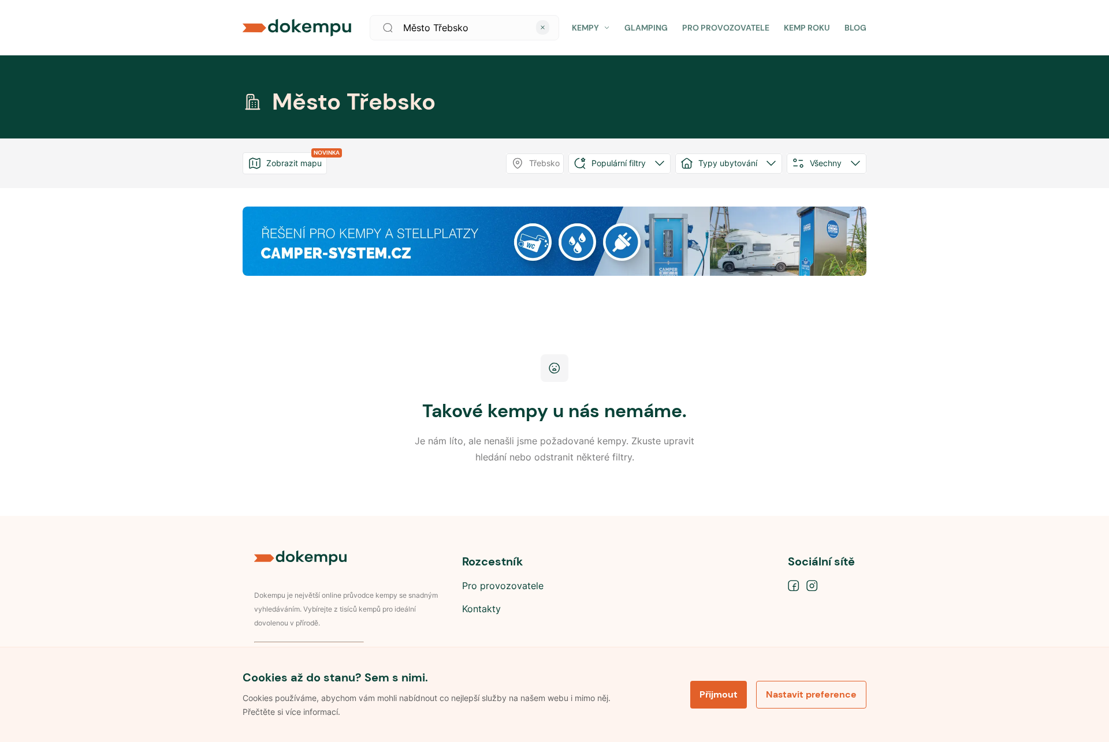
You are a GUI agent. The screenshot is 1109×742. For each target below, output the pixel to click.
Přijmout (718, 694)
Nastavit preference (811, 694)
